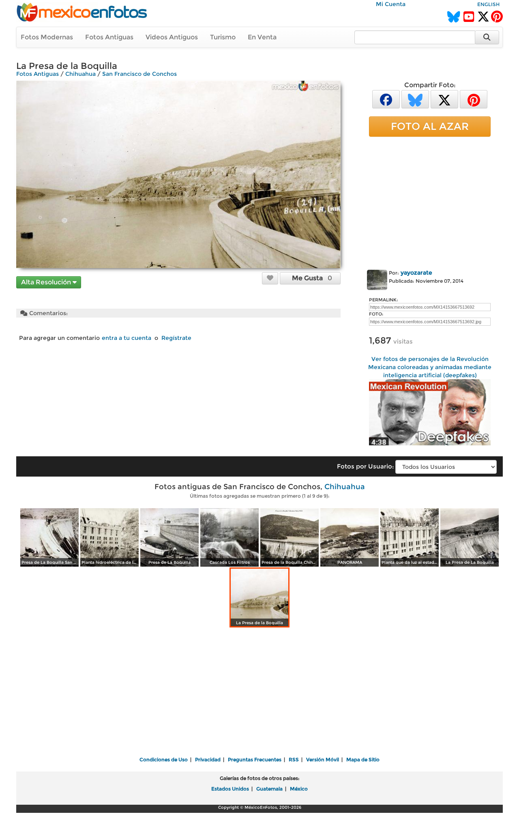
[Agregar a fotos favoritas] (270, 277)
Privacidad (208, 759)
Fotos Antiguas (109, 37)
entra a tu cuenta (126, 338)
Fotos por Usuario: (365, 466)
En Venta (262, 37)
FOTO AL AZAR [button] (430, 126)
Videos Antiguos (172, 37)
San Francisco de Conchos (139, 73)
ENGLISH (488, 4)
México (299, 789)
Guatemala (269, 789)
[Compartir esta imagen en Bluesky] (415, 99)
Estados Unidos (230, 789)
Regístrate (176, 338)
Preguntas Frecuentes (254, 759)
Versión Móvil (322, 759)
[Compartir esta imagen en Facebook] (386, 99)
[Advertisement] (430, 201)
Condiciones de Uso (163, 759)
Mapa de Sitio (363, 759)
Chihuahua (80, 73)
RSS (294, 759)
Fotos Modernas (47, 37)
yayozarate (416, 272)
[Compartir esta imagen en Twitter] (444, 99)
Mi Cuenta (390, 4)
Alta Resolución (47, 282)
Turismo (223, 37)
